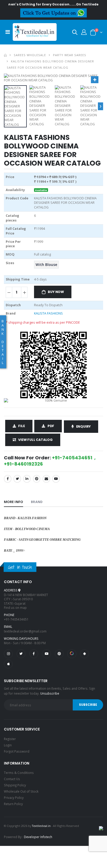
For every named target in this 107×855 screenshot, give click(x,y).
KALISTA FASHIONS (48, 313)
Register (10, 739)
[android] (84, 653)
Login (8, 745)
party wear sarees (69, 55)
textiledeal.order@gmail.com (25, 631)
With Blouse (46, 264)
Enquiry (83, 426)
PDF (51, 426)
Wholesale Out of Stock (21, 791)
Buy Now (56, 292)
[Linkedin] (27, 478)
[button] (75, 33)
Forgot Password (16, 751)
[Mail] (46, 478)
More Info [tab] (13, 502)
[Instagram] (8, 653)
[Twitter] (17, 478)
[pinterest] (59, 653)
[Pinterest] (37, 478)
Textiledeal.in (41, 826)
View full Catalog (35, 440)
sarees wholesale (30, 55)
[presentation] (100, 106)
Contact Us (12, 779)
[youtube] (56, 478)
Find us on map (15, 607)
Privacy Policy (14, 797)
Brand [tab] (36, 502)
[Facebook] (7, 478)
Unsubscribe (49, 693)
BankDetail (3, 342)
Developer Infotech (38, 837)
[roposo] (71, 653)
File (21, 426)
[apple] (8, 664)
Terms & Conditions (19, 773)
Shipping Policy (15, 785)
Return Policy (13, 804)
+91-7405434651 (16, 619)
